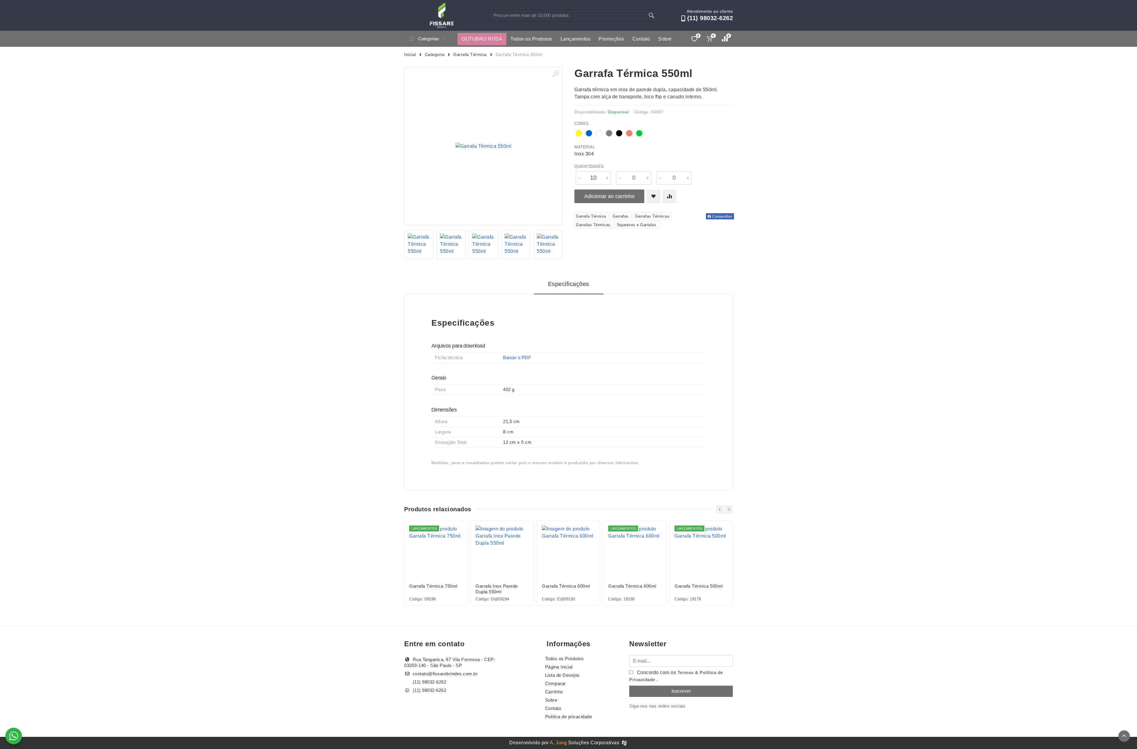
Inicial (410, 54)
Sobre (665, 38)
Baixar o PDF (517, 357)
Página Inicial (559, 666)
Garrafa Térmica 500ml (699, 586)
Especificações (568, 284)
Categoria (435, 54)
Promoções (611, 38)
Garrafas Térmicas (652, 216)
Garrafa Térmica (470, 54)
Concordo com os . (676, 676)
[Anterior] (720, 509)
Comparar (555, 683)
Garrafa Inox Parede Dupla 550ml (497, 589)
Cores (581, 123)
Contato (641, 38)
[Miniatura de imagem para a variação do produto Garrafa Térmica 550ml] (418, 244)
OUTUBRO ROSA (482, 38)
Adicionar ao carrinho (609, 196)
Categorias (428, 38)
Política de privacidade (568, 716)
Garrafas (621, 216)
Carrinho (554, 691)
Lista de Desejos (562, 675)
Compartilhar (722, 216)
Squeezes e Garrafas (636, 225)
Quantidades (589, 166)
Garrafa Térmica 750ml (433, 586)
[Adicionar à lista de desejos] (653, 196)
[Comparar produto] (669, 196)
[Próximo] (729, 509)
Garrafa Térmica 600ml (566, 586)
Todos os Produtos (531, 38)
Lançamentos (576, 38)
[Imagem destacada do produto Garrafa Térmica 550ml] (483, 146)
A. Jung (558, 742)
